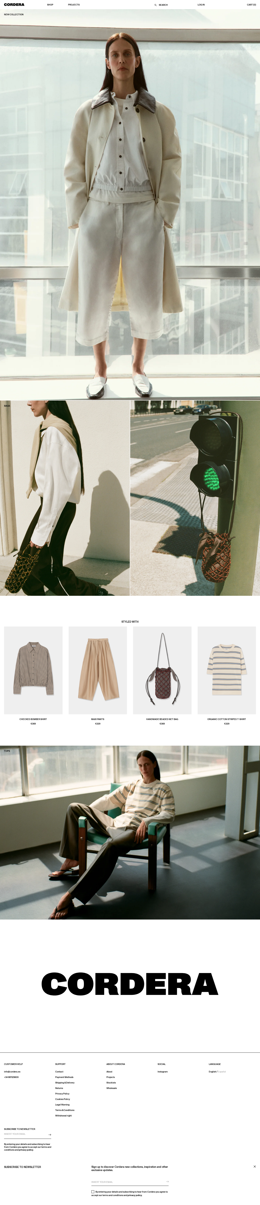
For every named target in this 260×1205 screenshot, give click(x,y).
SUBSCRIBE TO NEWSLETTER (19, 1129)
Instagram (163, 1071)
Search (163, 5)
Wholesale (111, 1088)
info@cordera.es (12, 1071)
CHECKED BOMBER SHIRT (33, 719)
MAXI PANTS (97, 719)
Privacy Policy (62, 1093)
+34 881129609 (11, 1077)
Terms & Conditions (64, 1110)
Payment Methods (64, 1077)
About (109, 1071)
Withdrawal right (63, 1115)
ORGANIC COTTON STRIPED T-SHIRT (226, 719)
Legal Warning (62, 1104)
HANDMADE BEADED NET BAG (162, 719)
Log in (201, 4)
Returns (59, 1088)
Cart (251, 4)
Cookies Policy (62, 1099)
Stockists (111, 1082)
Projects (74, 4)
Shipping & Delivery (64, 1082)
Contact (59, 1071)
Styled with (130, 622)
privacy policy (135, 1195)
